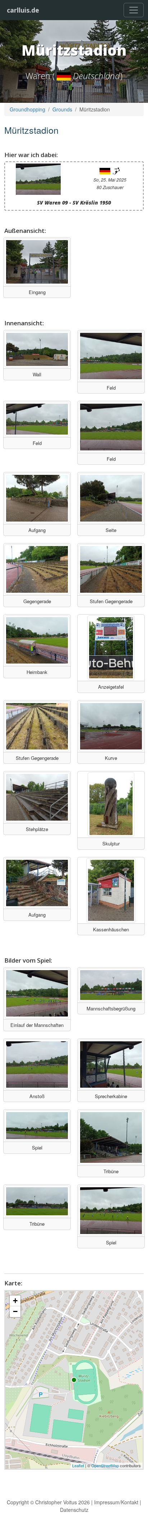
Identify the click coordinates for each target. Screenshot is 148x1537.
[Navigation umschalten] (134, 10)
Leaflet (78, 1465)
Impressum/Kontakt (116, 1502)
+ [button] (15, 1300)
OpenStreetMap (105, 1465)
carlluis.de (23, 10)
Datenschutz (74, 1509)
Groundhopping (27, 109)
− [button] (15, 1311)
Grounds (62, 109)
